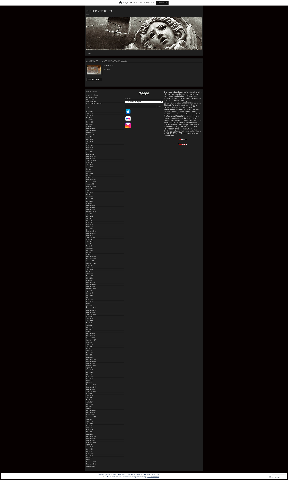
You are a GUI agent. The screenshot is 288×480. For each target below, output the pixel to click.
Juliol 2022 (89, 216)
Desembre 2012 (91, 462)
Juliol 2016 (89, 370)
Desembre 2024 (91, 154)
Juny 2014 (89, 423)
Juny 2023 (89, 192)
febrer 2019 (89, 304)
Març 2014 (89, 430)
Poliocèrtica (174, 125)
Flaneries (168, 109)
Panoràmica (181, 122)
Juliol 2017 (89, 344)
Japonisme (180, 112)
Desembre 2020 (91, 256)
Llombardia (182, 114)
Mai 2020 (89, 271)
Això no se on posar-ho (172, 94)
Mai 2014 (89, 425)
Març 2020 (89, 276)
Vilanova (198, 131)
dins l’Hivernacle (91, 101)
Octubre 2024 (90, 158)
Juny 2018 (89, 321)
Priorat (191, 125)
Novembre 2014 (91, 413)
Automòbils (188, 98)
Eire (165, 105)
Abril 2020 (89, 274)
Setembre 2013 (91, 442)
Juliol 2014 (89, 421)
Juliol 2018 (89, 318)
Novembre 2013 (91, 438)
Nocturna (167, 120)
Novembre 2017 (91, 336)
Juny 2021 (89, 244)
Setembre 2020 (91, 263)
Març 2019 (89, 301)
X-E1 (166, 133)
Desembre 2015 (91, 385)
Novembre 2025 (91, 130)
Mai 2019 (89, 297)
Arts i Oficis (174, 98)
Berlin (166, 101)
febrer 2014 (89, 432)
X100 (183, 133)
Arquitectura (192, 96)
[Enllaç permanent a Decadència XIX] (93, 74)
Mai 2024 (89, 169)
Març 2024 (89, 173)
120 (175, 92)
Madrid (198, 114)
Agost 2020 (89, 265)
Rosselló (189, 127)
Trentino (166, 131)
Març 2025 (89, 147)
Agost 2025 (89, 137)
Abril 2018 (89, 325)
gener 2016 (89, 383)
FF (194, 107)
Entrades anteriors (94, 79)
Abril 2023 (89, 197)
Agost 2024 (89, 162)
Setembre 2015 (91, 391)
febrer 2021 (89, 252)
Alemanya (185, 94)
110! (172, 92)
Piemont (167, 125)
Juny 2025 (89, 141)
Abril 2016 (89, 376)
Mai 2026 (89, 118)
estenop (166, 107)
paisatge (170, 122)
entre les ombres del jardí (94, 103)
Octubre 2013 (90, 440)
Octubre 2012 (90, 466)
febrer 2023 (89, 201)
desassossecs (196, 103)
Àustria (171, 135)
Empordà (181, 105)
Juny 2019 (89, 295)
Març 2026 (89, 122)
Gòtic (194, 109)
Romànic (183, 127)
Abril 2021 (89, 248)
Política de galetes (153, 477)
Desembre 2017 (91, 333)
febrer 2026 (89, 124)
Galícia (183, 109)
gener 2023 (89, 203)
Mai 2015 (89, 400)
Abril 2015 (89, 402)
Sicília (195, 127)
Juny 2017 (89, 346)
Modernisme (174, 118)
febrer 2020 (89, 278)
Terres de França (181, 129)
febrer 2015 (89, 406)
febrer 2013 (89, 457)
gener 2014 (89, 434)
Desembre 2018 (91, 308)
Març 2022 (89, 224)
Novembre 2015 (91, 387)
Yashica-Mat (190, 133)
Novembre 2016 (91, 361)
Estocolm (173, 107)
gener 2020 (89, 280)
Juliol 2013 (89, 447)
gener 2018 (89, 331)
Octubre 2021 (90, 235)
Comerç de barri (194, 101)
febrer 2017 (89, 355)
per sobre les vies (91, 97)
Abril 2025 (89, 145)
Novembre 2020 (91, 259)
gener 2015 (89, 408)
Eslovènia (194, 105)
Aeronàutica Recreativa (193, 92)
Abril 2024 (89, 171)
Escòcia (188, 105)
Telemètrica (169, 129)
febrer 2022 (89, 227)
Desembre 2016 (91, 359)
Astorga (181, 98)
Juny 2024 (89, 167)
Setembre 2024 (91, 160)
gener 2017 (89, 357)
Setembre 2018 (91, 314)
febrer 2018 (89, 329)
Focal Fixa (176, 109)
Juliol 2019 (89, 293)
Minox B (196, 116)
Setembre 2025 (91, 135)
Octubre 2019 (90, 286)
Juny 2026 (89, 115)
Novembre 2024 (91, 156)
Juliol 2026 (89, 113)
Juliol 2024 (89, 165)
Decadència (187, 103)
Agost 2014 (89, 419)
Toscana (194, 129)
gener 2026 (89, 126)
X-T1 (170, 133)
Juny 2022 (89, 218)
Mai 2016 (89, 374)
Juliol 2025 (89, 139)
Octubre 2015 (90, 389)
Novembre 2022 (91, 207)
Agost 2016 (89, 368)
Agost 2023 (89, 188)
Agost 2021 (89, 239)
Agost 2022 (89, 214)
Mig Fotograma (169, 116)
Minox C (166, 118)
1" (164, 92)
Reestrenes (168, 127)
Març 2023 (89, 199)
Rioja (178, 127)
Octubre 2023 (90, 184)
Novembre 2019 (91, 284)
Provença (196, 125)
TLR (189, 129)
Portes (180, 125)
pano (174, 122)
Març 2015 (89, 404)
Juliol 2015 (89, 395)
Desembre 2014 (91, 410)
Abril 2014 (89, 427)
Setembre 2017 (91, 340)
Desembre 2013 (91, 436)
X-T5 (179, 133)
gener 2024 (89, 177)
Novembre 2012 (91, 464)
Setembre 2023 (91, 186)
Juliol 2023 (89, 190)
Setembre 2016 (91, 365)
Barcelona (196, 98)
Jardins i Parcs (190, 112)
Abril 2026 (89, 120)
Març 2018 (89, 327)
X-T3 (174, 133)
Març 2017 (89, 353)
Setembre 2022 (91, 212)
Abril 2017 (89, 351)
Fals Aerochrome (187, 107)
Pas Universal (191, 122)
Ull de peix (177, 131)
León (177, 114)
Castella (176, 101)
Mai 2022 (89, 220)
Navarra (187, 118)
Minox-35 (190, 116)
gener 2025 (89, 152)
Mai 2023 (89, 195)
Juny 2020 (89, 269)
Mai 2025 (89, 143)
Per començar (162, 3)
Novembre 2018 (91, 310)
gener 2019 (89, 306)
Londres (188, 114)
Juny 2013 (89, 449)
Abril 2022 (89, 222)
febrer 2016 (89, 380)
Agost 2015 (89, 393)
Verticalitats (191, 131)
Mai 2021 (89, 246)
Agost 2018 (89, 316)
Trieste (172, 131)
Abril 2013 (89, 453)
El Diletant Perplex (99, 11)
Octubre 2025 (90, 133)
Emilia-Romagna (172, 105)
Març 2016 (89, 378)
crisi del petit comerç (171, 103)
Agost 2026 (89, 111)
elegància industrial (92, 95)
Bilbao (170, 101)
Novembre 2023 (91, 182)
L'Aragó (167, 114)
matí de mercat (90, 99)
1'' (166, 92)
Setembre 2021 (91, 237)
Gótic (197, 109)
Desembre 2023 (91, 180)
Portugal (185, 125)
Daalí (179, 103)
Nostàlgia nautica (177, 120)
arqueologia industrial (178, 96)
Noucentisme (188, 120)
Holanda (167, 112)
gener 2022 (89, 229)
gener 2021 (89, 254)
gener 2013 (89, 460)
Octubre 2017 (90, 338)
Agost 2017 (89, 342)
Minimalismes (180, 116)
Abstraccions (181, 92)
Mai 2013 (89, 451)
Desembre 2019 (91, 282)
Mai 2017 (89, 348)
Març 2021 (89, 250)
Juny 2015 (89, 398)
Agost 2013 (89, 445)
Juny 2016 (89, 372)
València (184, 131)
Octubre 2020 (90, 261)
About (90, 53)
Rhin (174, 127)
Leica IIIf (172, 114)
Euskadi (179, 107)
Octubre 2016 (90, 363)
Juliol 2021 (89, 242)
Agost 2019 (89, 291)
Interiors (173, 112)
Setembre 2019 (91, 289)
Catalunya (183, 101)
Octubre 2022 (90, 209)
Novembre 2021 (91, 233)
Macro (194, 114)
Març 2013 (89, 455)
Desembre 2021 (91, 231)
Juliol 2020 (89, 267)
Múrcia (181, 118)
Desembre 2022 (91, 205)
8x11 (169, 92)
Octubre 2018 (90, 312)
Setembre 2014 (91, 417)
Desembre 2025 (91, 128)
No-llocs (193, 118)
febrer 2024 (89, 175)
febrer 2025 (89, 150)
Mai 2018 (89, 323)
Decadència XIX (109, 65)
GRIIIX (189, 109)
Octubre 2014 (90, 415)
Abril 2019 (89, 299)
